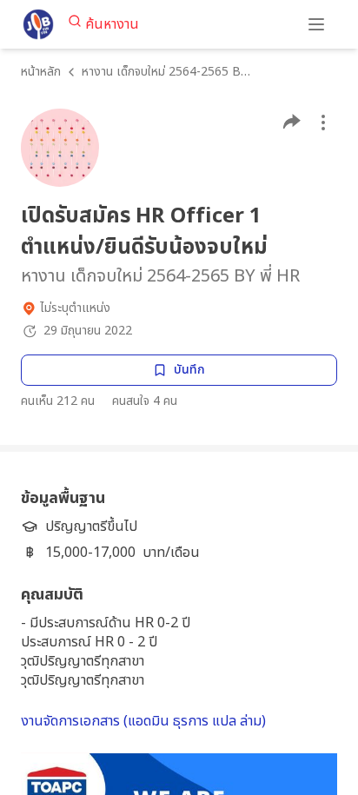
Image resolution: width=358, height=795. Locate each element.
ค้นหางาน (112, 24)
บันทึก (189, 370)
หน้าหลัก (41, 72)
